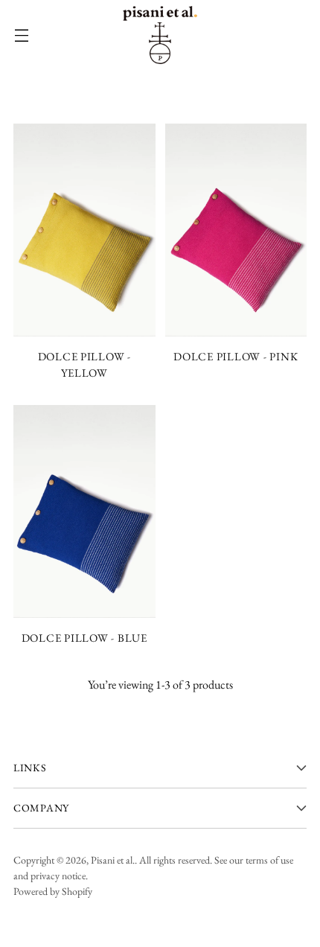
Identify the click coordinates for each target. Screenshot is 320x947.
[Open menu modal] (21, 35)
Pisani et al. (113, 860)
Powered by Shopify (52, 891)
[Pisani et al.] (160, 35)
